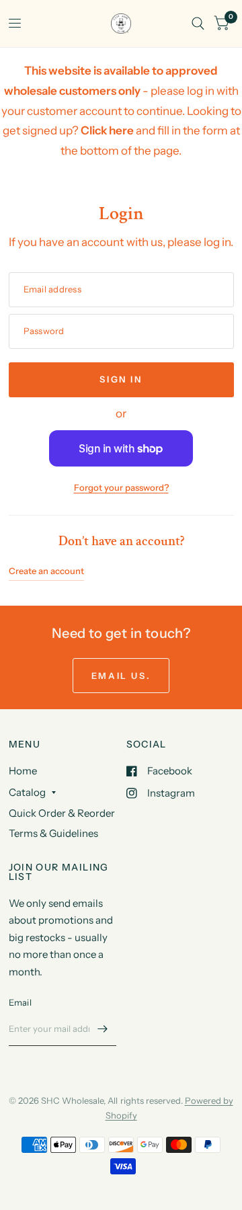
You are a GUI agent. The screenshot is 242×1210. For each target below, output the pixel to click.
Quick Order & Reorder (62, 813)
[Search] (198, 23)
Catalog (27, 792)
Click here (107, 130)
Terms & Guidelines (53, 833)
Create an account (46, 570)
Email (20, 1002)
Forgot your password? (121, 487)
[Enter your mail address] (102, 1028)
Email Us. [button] (121, 675)
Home (23, 770)
